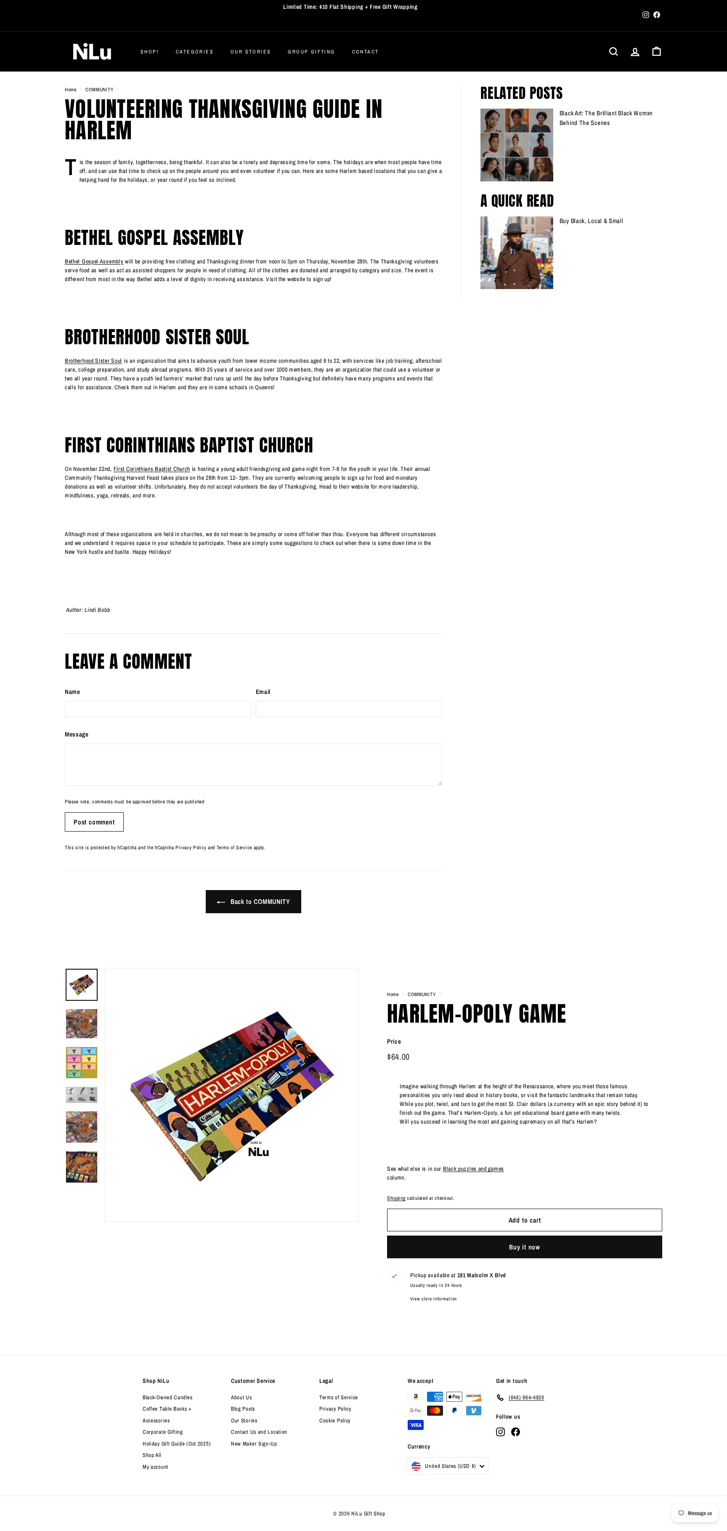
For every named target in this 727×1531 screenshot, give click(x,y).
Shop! (150, 51)
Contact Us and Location (259, 1431)
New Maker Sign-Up (254, 1443)
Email (263, 691)
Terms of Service (234, 847)
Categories (195, 51)
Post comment (94, 822)
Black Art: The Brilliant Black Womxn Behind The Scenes (606, 118)
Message (77, 734)
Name (72, 691)
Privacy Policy (190, 847)
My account (155, 1466)
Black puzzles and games (473, 1168)
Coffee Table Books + (167, 1408)
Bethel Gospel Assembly (94, 261)
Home (71, 89)
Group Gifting (311, 51)
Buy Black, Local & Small (592, 220)
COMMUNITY (99, 89)
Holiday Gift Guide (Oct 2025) (177, 1443)
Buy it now (524, 1247)
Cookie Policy (334, 1420)
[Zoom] (231, 1095)
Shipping (396, 1198)
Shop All (152, 1455)
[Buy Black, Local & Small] (516, 252)
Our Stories (251, 51)
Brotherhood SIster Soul (93, 360)
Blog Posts (243, 1408)
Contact (365, 51)
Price (394, 1041)
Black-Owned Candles (167, 1397)
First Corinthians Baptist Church (152, 469)
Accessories (156, 1420)
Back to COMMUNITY (259, 901)
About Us (241, 1397)
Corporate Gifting (163, 1431)
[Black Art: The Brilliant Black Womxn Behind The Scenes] (516, 145)
